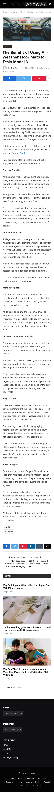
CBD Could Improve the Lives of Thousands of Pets (39, 564)
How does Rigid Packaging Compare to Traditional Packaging (15, 564)
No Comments (44, 68)
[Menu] (4, 4)
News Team (14, 68)
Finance (21, 778)
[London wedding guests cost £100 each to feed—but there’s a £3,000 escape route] (27, 610)
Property (9, 782)
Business (30, 778)
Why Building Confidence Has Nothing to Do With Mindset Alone (26, 587)
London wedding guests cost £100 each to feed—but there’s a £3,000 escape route (27, 629)
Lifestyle (7, 46)
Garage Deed (18, 153)
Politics (19, 782)
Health (37, 782)
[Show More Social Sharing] (48, 78)
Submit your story (10, 757)
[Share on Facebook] (10, 78)
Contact (6, 753)
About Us (7, 749)
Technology (42, 778)
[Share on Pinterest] (39, 78)
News (12, 778)
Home (5, 745)
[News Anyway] (28, 4)
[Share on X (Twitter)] (24, 78)
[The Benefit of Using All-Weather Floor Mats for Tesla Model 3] (27, 29)
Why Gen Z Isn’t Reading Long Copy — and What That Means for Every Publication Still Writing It (25, 672)
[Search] (50, 4)
